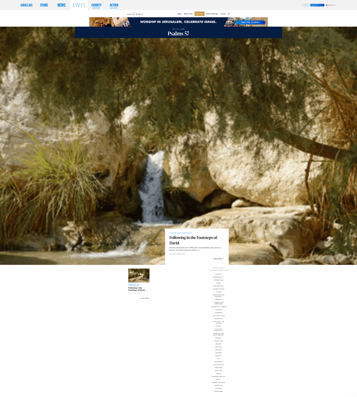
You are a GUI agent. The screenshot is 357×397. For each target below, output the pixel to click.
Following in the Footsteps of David (193, 240)
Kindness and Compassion (180, 233)
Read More (218, 259)
